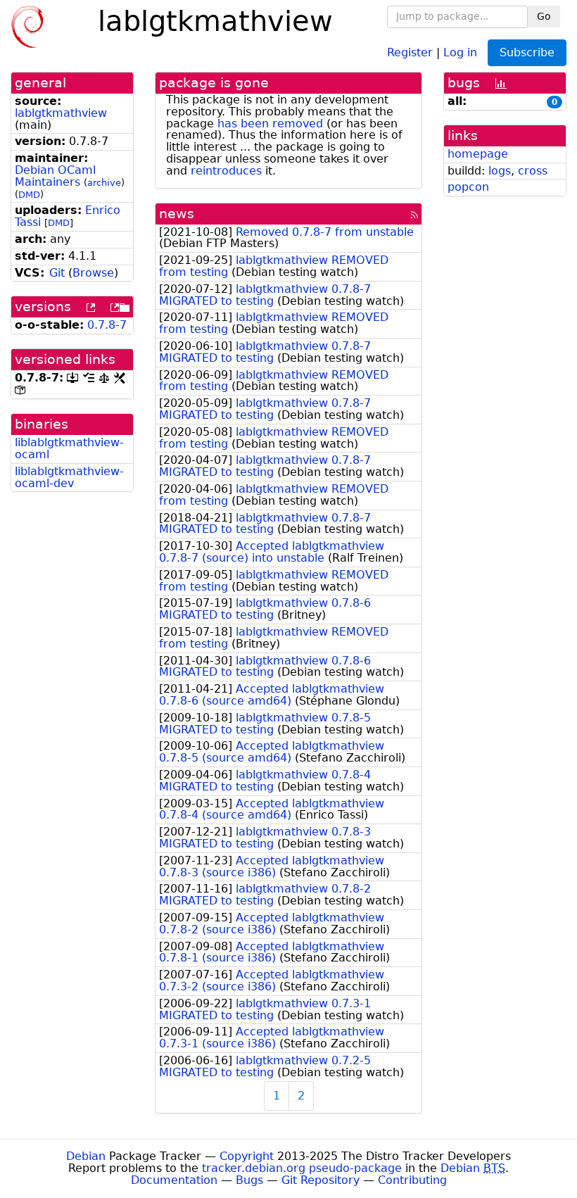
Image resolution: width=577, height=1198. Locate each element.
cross (532, 170)
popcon (468, 187)
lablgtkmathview (61, 113)
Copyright (247, 1156)
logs (499, 170)
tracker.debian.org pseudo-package (302, 1168)
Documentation (174, 1180)
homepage (478, 153)
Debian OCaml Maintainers (55, 176)
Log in (460, 51)
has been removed (270, 123)
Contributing (412, 1180)
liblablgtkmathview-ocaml (69, 448)
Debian (86, 1156)
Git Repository (320, 1180)
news (176, 214)
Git (57, 272)
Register (410, 51)
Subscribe (527, 52)
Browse (93, 272)
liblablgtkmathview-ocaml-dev (69, 477)
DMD (29, 194)
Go (544, 16)
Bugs (249, 1180)
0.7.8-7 (107, 325)
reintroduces (226, 170)
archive (104, 182)
